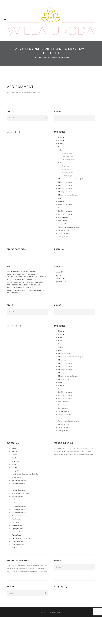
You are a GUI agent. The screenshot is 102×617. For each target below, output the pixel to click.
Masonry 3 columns (65, 192)
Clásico (60, 143)
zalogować (18, 92)
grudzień (61, 281)
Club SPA (21, 274)
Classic (60, 147)
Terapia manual (35, 290)
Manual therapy (36, 277)
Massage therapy (67, 172)
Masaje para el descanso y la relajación (71, 179)
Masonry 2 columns (65, 185)
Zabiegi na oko (63, 237)
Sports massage (67, 176)
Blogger (61, 137)
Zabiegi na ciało (63, 230)
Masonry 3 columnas (65, 188)
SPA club (11, 287)
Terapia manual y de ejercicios (68, 227)
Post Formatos (63, 217)
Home (35, 57)
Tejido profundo (67, 156)
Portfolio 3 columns (65, 214)
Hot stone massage (16, 277)
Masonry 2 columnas (65, 182)
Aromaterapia (13, 271)
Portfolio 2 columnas (65, 205)
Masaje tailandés (34, 282)
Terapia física (62, 224)
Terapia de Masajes (68, 160)
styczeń (60, 278)
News (60, 198)
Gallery (60, 163)
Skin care (35, 285)
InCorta (42, 612)
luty (59, 275)
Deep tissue (65, 166)
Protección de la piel (17, 285)
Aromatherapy (29, 271)
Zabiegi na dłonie (64, 233)
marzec (60, 272)
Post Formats (62, 221)
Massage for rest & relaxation (68, 195)
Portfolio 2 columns (65, 208)
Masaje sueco (66, 169)
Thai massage (13, 293)
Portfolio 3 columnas (65, 211)
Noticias (61, 201)
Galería (60, 150)
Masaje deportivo (68, 153)
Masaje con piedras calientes (21, 279)
